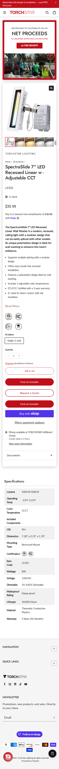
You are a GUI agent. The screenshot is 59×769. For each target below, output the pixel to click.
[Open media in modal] (51, 88)
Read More (12, 306)
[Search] (47, 12)
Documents (13, 455)
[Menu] (5, 12)
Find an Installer (29, 381)
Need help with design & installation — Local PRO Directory (25, 4)
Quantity (9, 349)
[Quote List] (52, 753)
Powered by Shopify (30, 761)
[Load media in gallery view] (10, 142)
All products (18, 161)
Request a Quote (29, 392)
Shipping (9, 363)
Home (7, 161)
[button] (8, 757)
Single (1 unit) (14, 340)
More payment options (29, 422)
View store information (20, 443)
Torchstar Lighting (25, 758)
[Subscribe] (54, 717)
